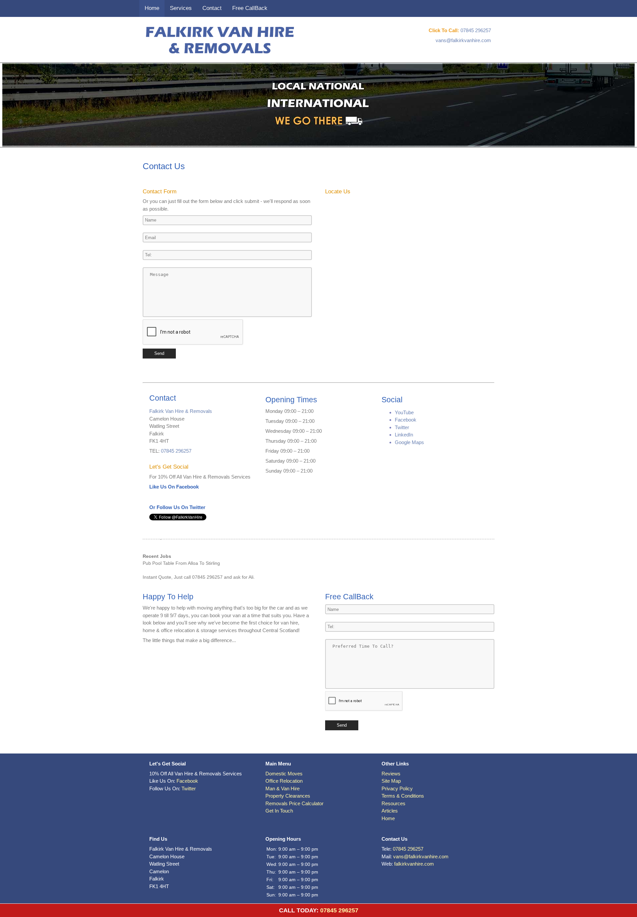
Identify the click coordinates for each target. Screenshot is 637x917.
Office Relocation (284, 781)
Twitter (402, 427)
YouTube (404, 412)
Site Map (391, 781)
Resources (393, 803)
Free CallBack (249, 8)
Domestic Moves (284, 773)
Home (152, 8)
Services (181, 8)
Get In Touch (279, 811)
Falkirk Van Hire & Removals (180, 411)
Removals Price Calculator (294, 803)
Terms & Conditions (403, 796)
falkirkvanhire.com (414, 864)
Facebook (405, 420)
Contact (212, 8)
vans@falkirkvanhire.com (463, 40)
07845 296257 (475, 30)
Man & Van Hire (282, 788)
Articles (390, 811)
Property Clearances (287, 796)
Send (159, 353)
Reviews (391, 773)
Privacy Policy (397, 788)
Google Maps (409, 442)
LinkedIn (404, 434)
